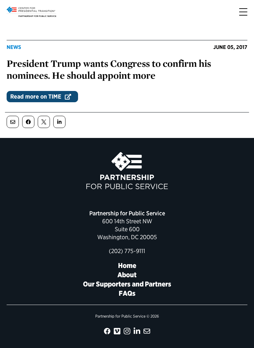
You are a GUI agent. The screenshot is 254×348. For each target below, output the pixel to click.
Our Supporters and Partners (127, 284)
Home (127, 265)
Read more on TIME (35, 96)
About (127, 275)
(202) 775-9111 (127, 250)
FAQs (127, 293)
